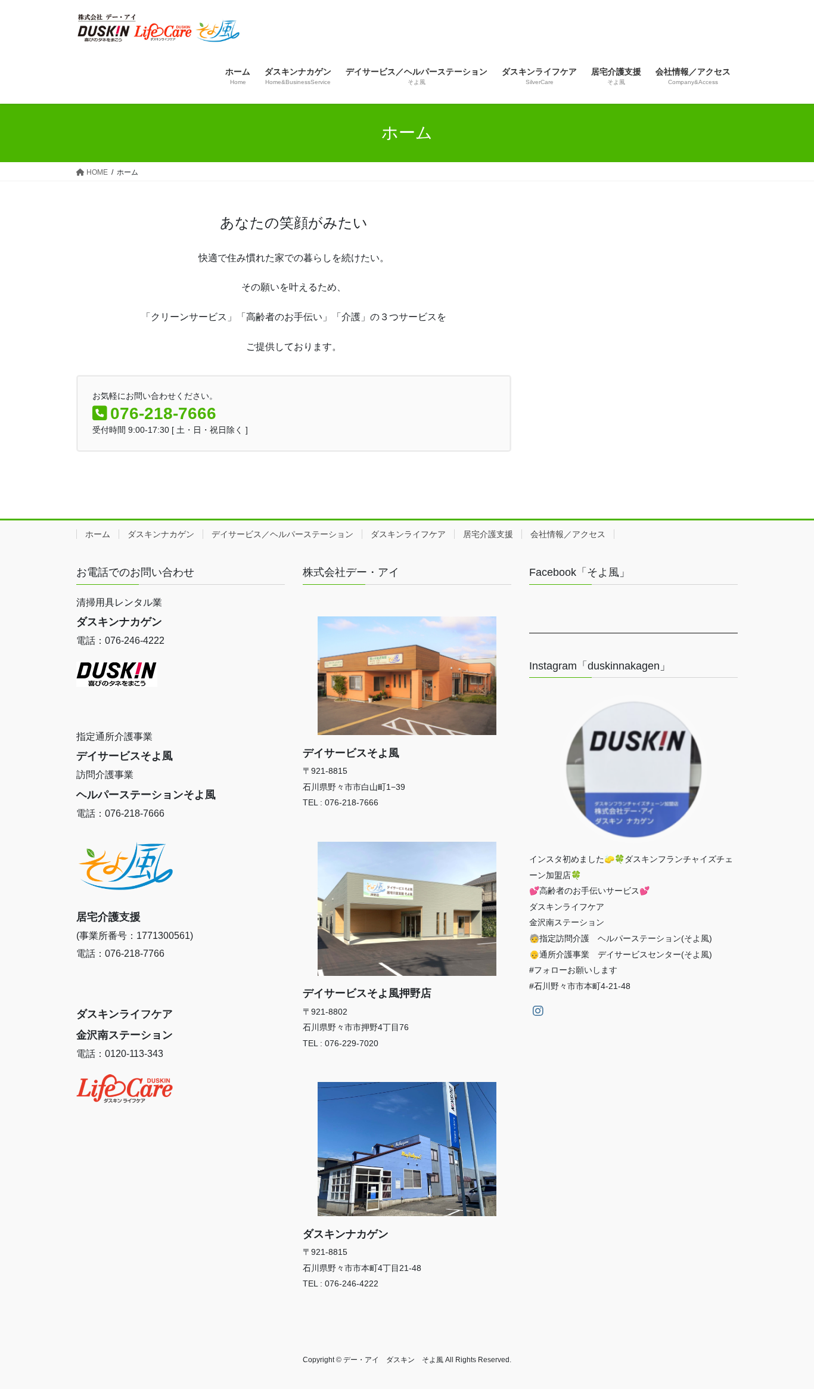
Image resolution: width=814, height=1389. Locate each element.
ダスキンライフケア (408, 534)
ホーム (97, 534)
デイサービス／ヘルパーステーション (282, 534)
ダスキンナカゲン (161, 534)
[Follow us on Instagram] (538, 1011)
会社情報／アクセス (567, 534)
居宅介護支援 (488, 534)
